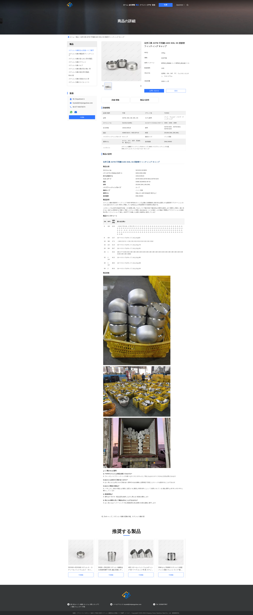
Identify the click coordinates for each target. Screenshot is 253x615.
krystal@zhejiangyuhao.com (83, 103)
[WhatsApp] (71, 112)
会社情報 (132, 5)
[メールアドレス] (75, 112)
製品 (137, 5)
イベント (143, 5)
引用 (165, 5)
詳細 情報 (115, 100)
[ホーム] (70, 5)
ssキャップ (108, 516)
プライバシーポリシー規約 (85, 613)
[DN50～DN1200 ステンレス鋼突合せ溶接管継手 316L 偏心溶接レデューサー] (111, 552)
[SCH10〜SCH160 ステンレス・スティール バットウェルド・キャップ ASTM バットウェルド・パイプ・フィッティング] (80, 552)
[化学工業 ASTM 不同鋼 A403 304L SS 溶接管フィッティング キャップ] (121, 61)
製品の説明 (144, 100)
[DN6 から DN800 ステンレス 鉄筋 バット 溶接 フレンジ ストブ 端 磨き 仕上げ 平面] (171, 552)
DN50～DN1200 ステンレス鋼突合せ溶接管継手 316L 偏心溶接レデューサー (110, 569)
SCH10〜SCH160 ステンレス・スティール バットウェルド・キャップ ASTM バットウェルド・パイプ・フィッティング (80, 569)
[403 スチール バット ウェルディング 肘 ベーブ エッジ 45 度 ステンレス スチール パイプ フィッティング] (141, 552)
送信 (153, 5)
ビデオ (149, 5)
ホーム (125, 5)
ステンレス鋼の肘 (138, 516)
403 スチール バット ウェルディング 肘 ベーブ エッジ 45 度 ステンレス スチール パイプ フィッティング (140, 569)
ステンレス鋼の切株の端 (122, 516)
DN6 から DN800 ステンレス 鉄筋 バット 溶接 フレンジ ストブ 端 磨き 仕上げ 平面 (170, 569)
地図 (74, 613)
